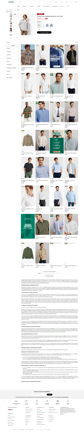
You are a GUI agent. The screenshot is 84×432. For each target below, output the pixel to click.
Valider (49, 394)
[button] (33, 15)
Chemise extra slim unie (69, 96)
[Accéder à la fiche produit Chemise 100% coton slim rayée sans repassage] (42, 167)
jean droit (23, 329)
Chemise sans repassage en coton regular (28, 208)
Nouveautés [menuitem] (31, 6)
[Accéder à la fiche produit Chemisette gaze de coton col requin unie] (28, 111)
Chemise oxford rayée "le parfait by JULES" (72, 152)
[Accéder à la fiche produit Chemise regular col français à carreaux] (57, 252)
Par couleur (9, 51)
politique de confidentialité (62, 397)
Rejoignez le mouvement (41, 412)
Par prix (8, 61)
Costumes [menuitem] (38, 6)
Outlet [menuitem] (67, 6)
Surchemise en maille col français (27, 152)
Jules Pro (38, 409)
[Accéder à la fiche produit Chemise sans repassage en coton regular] (28, 195)
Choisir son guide (51, 417)
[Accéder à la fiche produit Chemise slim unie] (42, 195)
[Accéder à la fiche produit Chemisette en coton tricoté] (71, 167)
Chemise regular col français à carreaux (57, 265)
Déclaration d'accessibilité (41, 424)
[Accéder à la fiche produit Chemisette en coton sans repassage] (28, 167)
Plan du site (49, 429)
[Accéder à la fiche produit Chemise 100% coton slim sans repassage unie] (42, 54)
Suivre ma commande (11, 420)
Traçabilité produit (39, 421)
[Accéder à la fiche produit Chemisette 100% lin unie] (42, 83)
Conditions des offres (21, 429)
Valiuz (45, 429)
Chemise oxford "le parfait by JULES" (56, 96)
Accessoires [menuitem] (54, 6)
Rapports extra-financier (40, 417)
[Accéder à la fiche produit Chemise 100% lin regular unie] (28, 83)
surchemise (63, 298)
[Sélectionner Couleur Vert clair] (39, 25)
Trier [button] (77, 42)
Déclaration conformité (40, 419)
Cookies (41, 429)
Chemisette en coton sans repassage (27, 180)
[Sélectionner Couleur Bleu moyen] (47, 25)
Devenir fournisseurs (40, 414)
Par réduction (9, 64)
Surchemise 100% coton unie (70, 67)
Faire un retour (10, 418)
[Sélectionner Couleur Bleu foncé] (51, 25)
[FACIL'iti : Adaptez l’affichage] (10, 409)
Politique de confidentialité (30, 429)
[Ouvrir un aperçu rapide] (33, 15)
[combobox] (34, 2)
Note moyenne (9, 77)
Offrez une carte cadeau (52, 409)
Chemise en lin (27, 419)
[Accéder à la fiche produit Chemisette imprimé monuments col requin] (28, 54)
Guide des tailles (51, 419)
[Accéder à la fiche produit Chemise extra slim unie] (71, 83)
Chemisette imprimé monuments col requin (28, 67)
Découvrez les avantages (29, 409)
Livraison (9, 415)
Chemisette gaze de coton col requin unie (28, 124)
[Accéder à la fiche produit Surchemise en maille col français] (28, 140)
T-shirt (46, 298)
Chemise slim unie (39, 208)
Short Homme (27, 417)
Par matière (9, 58)
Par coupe (8, 54)
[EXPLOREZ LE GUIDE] (57, 56)
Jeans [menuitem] (18, 6)
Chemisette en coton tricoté (69, 180)
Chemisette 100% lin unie (40, 96)
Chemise (26, 422)
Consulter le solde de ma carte (53, 412)
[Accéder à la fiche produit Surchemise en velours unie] (42, 224)
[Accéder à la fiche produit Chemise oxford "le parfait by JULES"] (57, 83)
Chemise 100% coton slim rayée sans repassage (44, 180)
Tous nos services (10, 425)
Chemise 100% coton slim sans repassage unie (44, 67)
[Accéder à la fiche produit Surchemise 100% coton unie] (71, 54)
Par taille (8, 48)
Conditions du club (28, 412)
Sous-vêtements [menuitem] (46, 6)
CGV (35, 429)
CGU (38, 429)
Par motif (8, 71)
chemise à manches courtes (37, 309)
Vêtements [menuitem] (24, 6)
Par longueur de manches (11, 67)
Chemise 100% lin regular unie (26, 96)
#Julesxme (15, 429)
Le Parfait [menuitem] (62, 6)
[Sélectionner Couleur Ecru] (43, 25)
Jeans (26, 424)
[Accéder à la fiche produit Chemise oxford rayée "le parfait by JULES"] (71, 140)
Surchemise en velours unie (40, 237)
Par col (8, 74)
